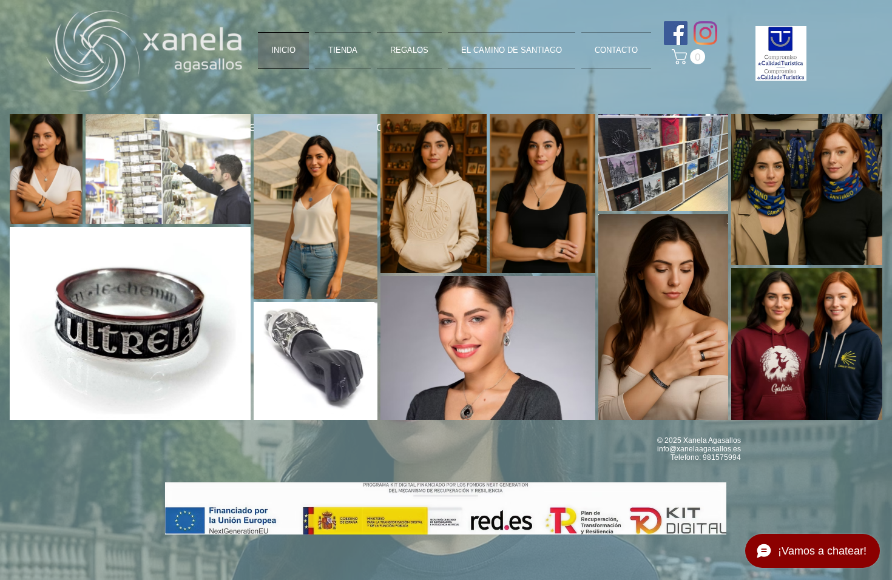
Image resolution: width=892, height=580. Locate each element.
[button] (690, 56)
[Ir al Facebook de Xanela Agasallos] (676, 33)
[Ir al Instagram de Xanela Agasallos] (705, 33)
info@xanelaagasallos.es (699, 449)
